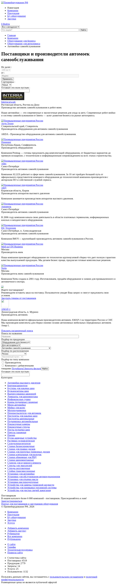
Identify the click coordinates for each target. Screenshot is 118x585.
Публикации (14, 539)
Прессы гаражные (16, 432)
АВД (3, 188)
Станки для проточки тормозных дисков (28, 451)
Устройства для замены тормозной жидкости (30, 485)
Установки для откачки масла (22, 479)
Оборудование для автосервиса (23, 43)
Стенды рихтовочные (18, 468)
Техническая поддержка (20, 550)
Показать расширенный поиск (17, 330)
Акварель (6, 206)
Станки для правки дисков (21, 449)
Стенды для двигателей (19, 465)
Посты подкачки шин (18, 429)
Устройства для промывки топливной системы (32, 487)
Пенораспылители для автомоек (24, 413)
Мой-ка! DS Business (12, 246)
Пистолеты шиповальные (20, 418)
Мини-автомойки (16, 405)
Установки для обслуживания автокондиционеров (33, 476)
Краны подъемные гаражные (22, 402)
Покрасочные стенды (18, 427)
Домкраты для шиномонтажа (22, 396)
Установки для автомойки (21, 474)
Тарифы (11, 547)
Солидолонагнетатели (19, 443)
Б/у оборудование (16, 16)
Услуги (11, 523)
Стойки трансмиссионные (21, 471)
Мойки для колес (16, 407)
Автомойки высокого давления (23, 382)
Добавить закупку (16, 531)
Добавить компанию (18, 528)
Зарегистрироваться (11, 501)
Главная (11, 35)
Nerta (4, 268)
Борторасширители (17, 385)
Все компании (14, 536)
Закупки (11, 18)
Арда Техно (7, 123)
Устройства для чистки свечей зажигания (29, 490)
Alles (3, 163)
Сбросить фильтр (32, 368)
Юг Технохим (8, 228)
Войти (6, 24)
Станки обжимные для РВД (21, 457)
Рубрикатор (13, 533)
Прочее (11, 435)
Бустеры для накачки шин (21, 388)
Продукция (13, 13)
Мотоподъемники (16, 410)
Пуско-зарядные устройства (22, 438)
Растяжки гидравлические (21, 440)
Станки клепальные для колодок (24, 454)
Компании (12, 10)
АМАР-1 (5, 309)
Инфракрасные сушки (19, 399)
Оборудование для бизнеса (21, 41)
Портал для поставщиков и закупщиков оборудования (29, 504)
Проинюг (6, 142)
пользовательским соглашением (66, 576)
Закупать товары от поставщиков (18, 298)
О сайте (11, 544)
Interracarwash (8, 102)
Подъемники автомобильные (22, 421)
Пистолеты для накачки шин (22, 416)
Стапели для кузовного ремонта (24, 462)
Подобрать (17, 368)
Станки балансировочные (21, 446)
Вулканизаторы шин (18, 391)
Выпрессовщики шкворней (21, 394)
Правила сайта (15, 552)
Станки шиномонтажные (20, 460)
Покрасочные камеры (18, 424)
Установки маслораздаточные (22, 482)
